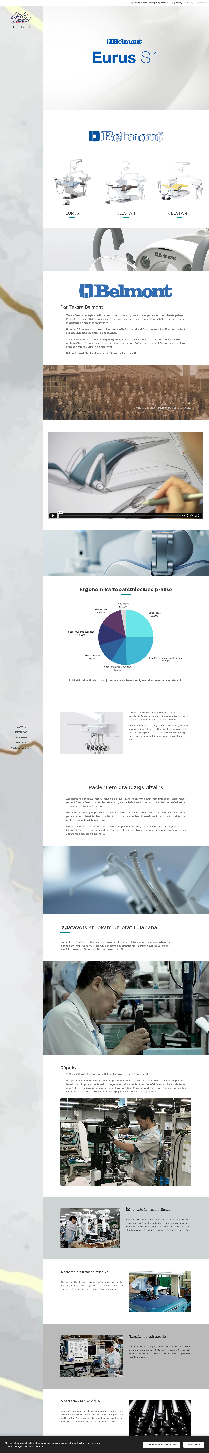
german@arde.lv (181, 2)
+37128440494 (200, 2)
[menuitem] (21, 726)
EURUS (72, 213)
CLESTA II (126, 213)
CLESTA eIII (179, 213)
